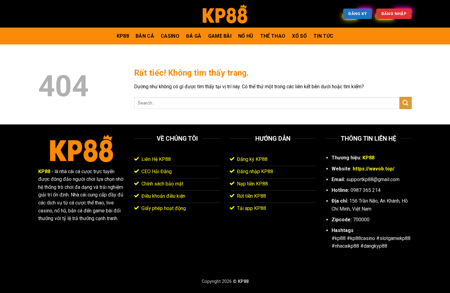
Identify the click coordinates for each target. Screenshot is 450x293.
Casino (170, 36)
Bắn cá (145, 36)
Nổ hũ (245, 36)
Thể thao (273, 36)
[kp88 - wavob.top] (225, 14)
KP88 (123, 36)
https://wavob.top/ (374, 169)
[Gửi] (405, 103)
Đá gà (193, 36)
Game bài (220, 36)
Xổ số (299, 36)
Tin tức (323, 36)
